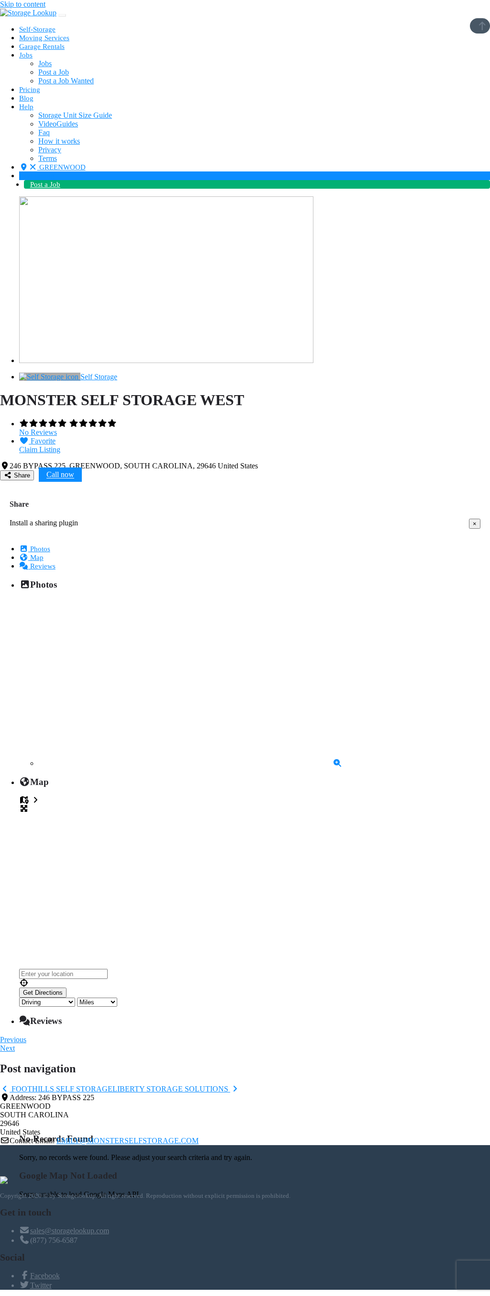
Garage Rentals (42, 46)
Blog (26, 98)
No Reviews (38, 432)
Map (36, 557)
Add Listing (37, 176)
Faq (44, 132)
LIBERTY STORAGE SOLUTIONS (171, 1089)
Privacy (49, 150)
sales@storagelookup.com (69, 1231)
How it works (59, 141)
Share (21, 475)
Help (26, 107)
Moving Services (44, 38)
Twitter (41, 1285)
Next (7, 1048)
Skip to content (22, 4)
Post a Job (53, 72)
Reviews (42, 566)
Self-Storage (37, 29)
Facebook (45, 1276)
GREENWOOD (61, 167)
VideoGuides (58, 124)
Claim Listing (39, 449)
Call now (60, 475)
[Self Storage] (49, 377)
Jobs (26, 55)
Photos (39, 549)
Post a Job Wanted (66, 81)
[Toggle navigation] (62, 15)
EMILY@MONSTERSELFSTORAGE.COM (127, 1141)
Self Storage (98, 377)
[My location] (254, 983)
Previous (13, 1039)
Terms (47, 158)
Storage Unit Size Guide (75, 115)
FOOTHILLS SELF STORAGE (61, 1089)
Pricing (29, 89)
